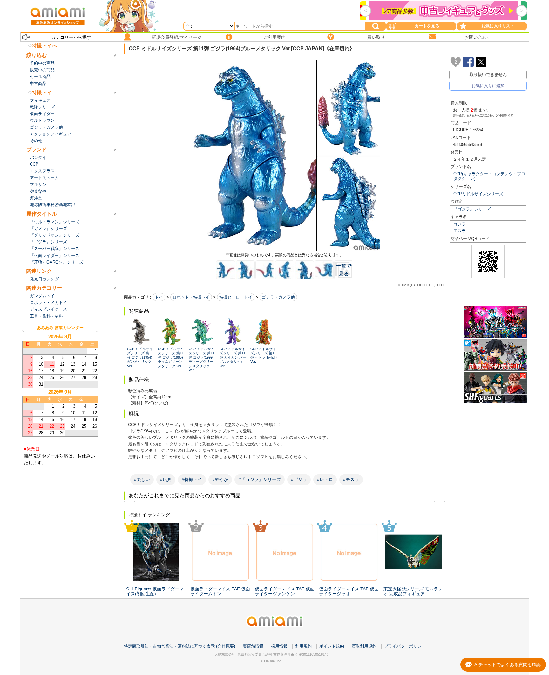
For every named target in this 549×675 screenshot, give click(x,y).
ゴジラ (459, 224)
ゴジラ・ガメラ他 (278, 297)
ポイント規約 (331, 646)
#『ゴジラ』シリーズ (259, 479)
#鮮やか (220, 479)
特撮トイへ (44, 45)
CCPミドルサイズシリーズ (478, 193)
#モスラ (351, 479)
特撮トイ (42, 92)
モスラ (459, 230)
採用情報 (279, 646)
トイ (159, 297)
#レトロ (325, 479)
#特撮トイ (192, 479)
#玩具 (166, 479)
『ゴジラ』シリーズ (472, 209)
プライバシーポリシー (404, 646)
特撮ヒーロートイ (235, 297)
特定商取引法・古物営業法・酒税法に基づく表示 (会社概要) (179, 646)
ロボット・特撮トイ (191, 297)
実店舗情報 (253, 646)
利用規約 (303, 646)
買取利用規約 (364, 646)
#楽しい (142, 479)
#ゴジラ (299, 479)
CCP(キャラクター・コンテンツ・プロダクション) (489, 176)
